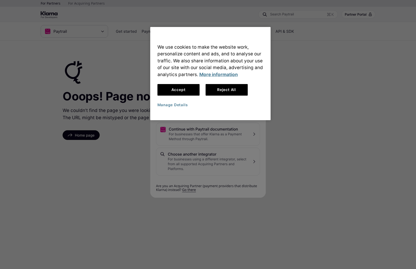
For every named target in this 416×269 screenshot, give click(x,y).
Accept (178, 89)
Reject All (226, 89)
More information (218, 74)
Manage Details (172, 105)
